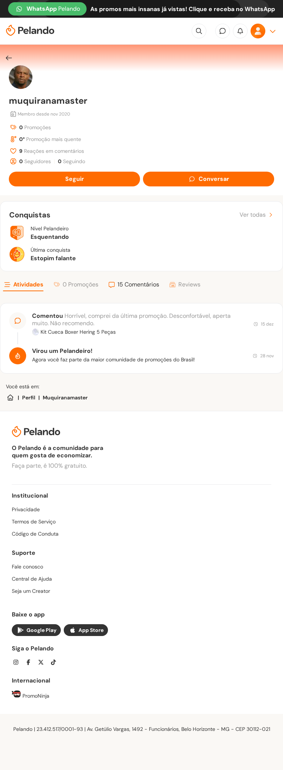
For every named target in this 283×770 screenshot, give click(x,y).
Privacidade (26, 509)
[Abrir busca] (199, 31)
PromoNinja (35, 695)
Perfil (28, 397)
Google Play (41, 630)
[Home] (10, 397)
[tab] (23, 285)
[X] (43, 663)
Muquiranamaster (65, 397)
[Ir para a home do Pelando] (30, 31)
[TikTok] (55, 663)
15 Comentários (138, 284)
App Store (91, 630)
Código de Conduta (35, 533)
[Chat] (222, 31)
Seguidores (35, 161)
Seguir (74, 179)
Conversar (214, 179)
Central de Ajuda (32, 578)
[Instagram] (18, 663)
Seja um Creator (31, 591)
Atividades (28, 284)
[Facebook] (30, 663)
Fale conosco (27, 566)
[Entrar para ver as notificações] (240, 31)
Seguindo (71, 161)
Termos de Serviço (34, 521)
